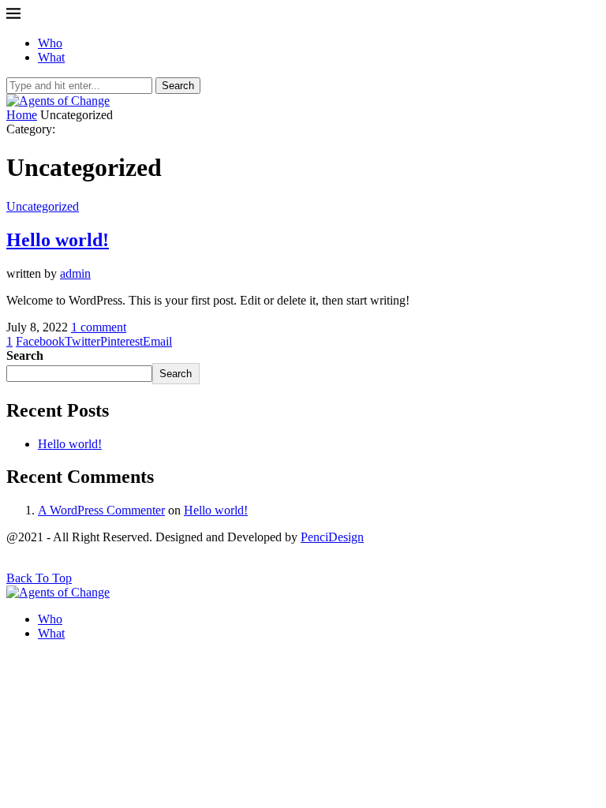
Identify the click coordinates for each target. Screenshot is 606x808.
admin (75, 273)
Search (178, 86)
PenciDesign (332, 537)
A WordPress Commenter (101, 510)
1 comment (98, 327)
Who (50, 43)
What (51, 57)
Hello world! (57, 240)
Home (21, 115)
